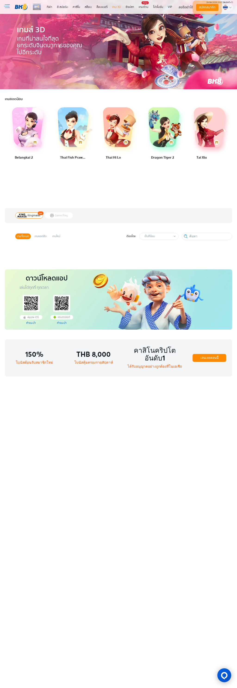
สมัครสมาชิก (207, 7)
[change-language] (227, 7)
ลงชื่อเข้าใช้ (186, 7)
